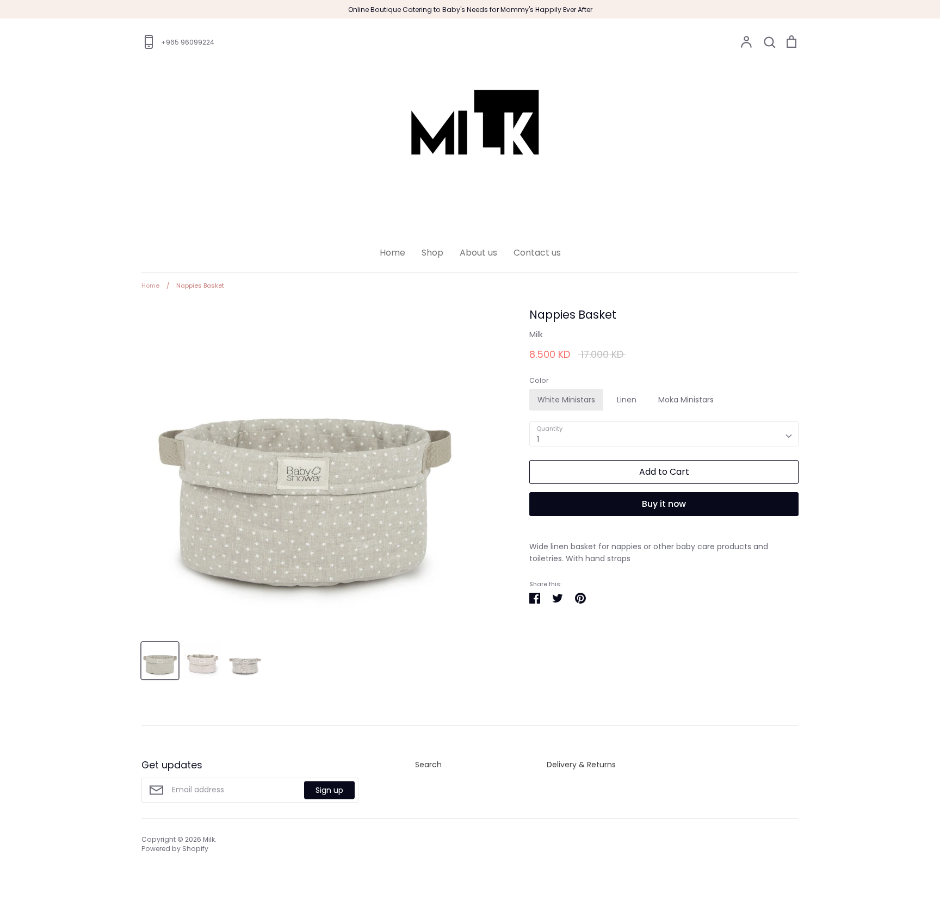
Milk (536, 334)
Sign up (329, 790)
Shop (432, 252)
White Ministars (566, 399)
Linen (626, 399)
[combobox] (664, 433)
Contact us (537, 252)
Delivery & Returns (581, 764)
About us (478, 252)
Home (392, 252)
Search (428, 764)
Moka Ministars (686, 399)
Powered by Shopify (174, 848)
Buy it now (664, 504)
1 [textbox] (538, 439)
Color (538, 380)
